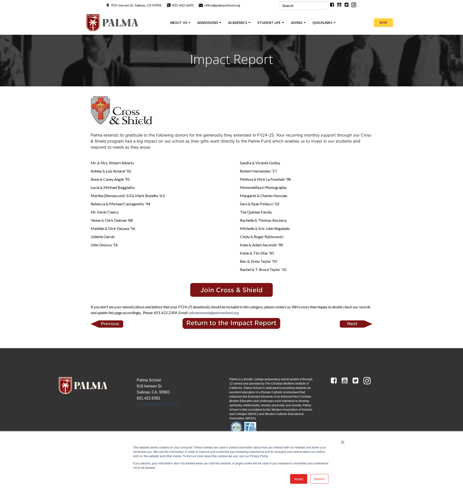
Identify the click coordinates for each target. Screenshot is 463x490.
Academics (237, 22)
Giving (296, 22)
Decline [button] (319, 479)
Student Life (269, 22)
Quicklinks (322, 22)
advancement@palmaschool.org (213, 312)
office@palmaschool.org (157, 404)
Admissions (207, 22)
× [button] (342, 440)
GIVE (383, 23)
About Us (178, 22)
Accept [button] (298, 479)
